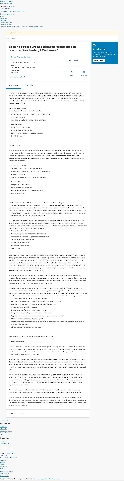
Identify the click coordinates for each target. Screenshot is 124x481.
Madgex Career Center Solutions (49, 479)
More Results (12, 38)
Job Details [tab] (13, 85)
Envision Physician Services (20, 57)
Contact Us (3, 455)
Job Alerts (3, 429)
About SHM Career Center (8, 457)
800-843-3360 (10, 453)
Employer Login (5, 443)
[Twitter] (21, 413)
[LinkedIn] (23, 413)
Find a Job (3, 427)
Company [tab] (29, 85)
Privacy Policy (4, 474)
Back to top (4, 420)
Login (10, 6)
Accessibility (4, 476)
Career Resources (6, 433)
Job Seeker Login (5, 435)
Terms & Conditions (6, 472)
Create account (5, 8)
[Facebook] (19, 413)
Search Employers (6, 431)
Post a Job (3, 441)
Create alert (98, 60)
